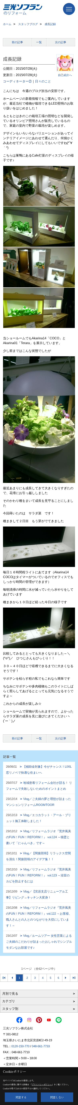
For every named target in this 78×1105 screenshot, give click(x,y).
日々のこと (43, 81)
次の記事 (60, 42)
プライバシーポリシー (42, 1084)
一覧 (39, 42)
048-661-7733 (41, 1046)
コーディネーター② (17, 81)
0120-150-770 (20, 1046)
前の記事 (17, 42)
